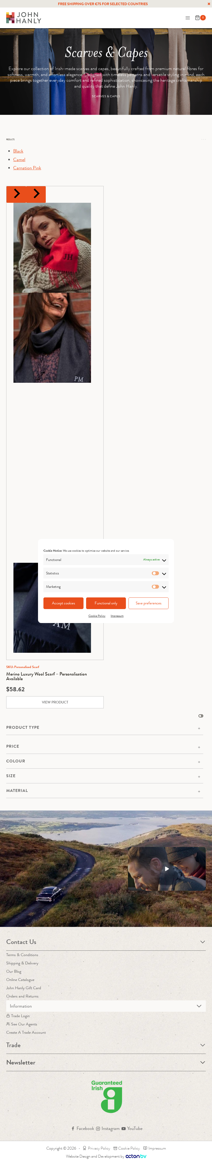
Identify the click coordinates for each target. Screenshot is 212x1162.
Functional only (106, 603)
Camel (19, 159)
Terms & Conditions (22, 955)
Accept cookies (63, 603)
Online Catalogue (20, 980)
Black (18, 151)
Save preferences (148, 603)
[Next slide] (36, 194)
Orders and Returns (22, 996)
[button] (167, 869)
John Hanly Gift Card (23, 988)
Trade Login (20, 1016)
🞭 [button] (209, 3)
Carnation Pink (27, 167)
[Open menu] (187, 18)
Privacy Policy (99, 1148)
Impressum (117, 615)
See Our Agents (24, 1024)
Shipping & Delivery (22, 963)
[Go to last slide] (16, 194)
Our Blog (13, 971)
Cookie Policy (96, 615)
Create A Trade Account (26, 1032)
